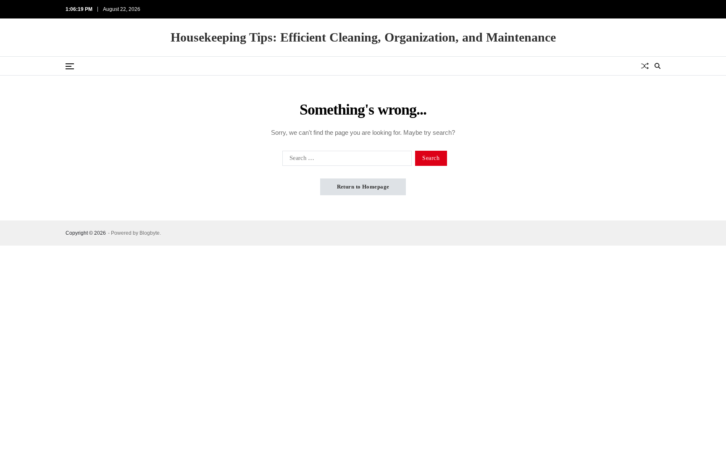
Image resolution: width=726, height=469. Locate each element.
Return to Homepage (363, 186)
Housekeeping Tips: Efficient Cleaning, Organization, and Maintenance (363, 37)
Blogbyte (149, 233)
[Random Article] (645, 66)
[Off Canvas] (70, 66)
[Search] (657, 66)
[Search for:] (345, 160)
